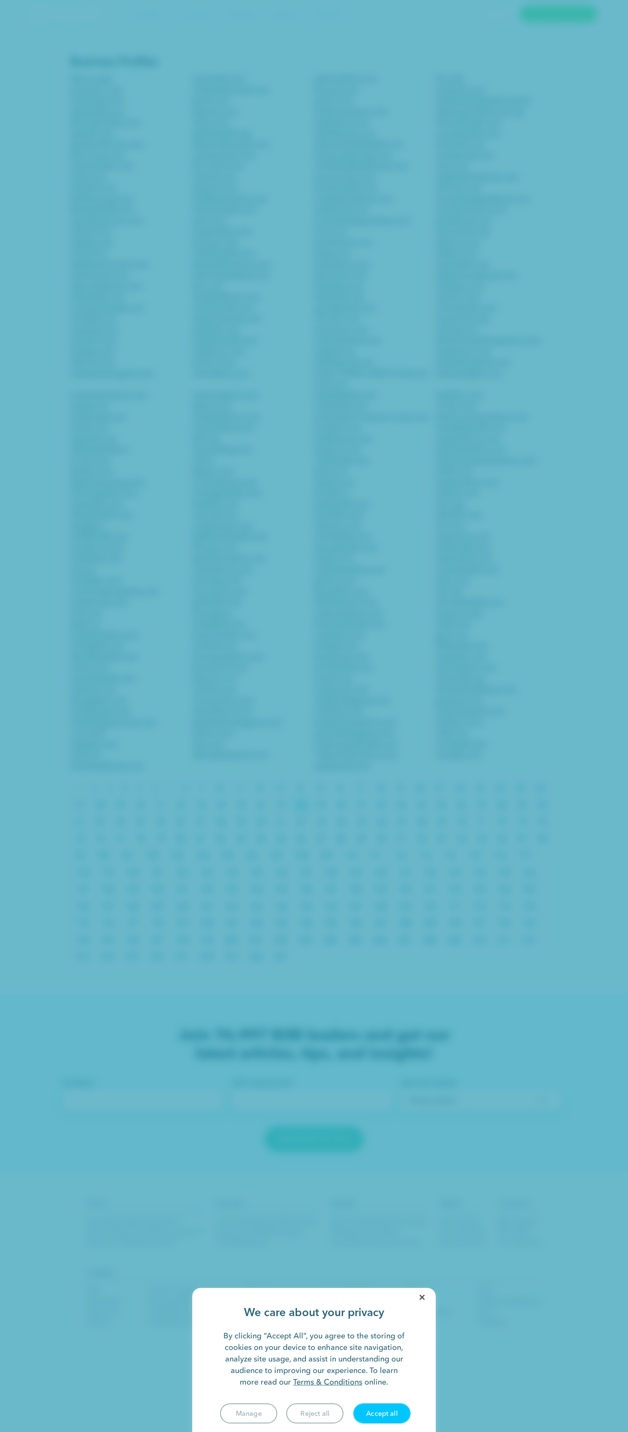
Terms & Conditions (327, 1382)
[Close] (422, 1297)
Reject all (314, 1413)
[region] (314, 1360)
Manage (249, 1413)
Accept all (382, 1413)
